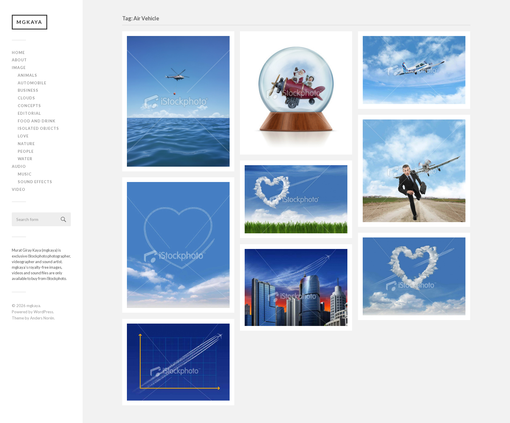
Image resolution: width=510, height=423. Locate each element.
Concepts (29, 105)
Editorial (29, 113)
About (19, 60)
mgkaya (29, 22)
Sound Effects (35, 181)
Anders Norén (42, 318)
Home (18, 52)
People (26, 151)
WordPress (43, 311)
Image (19, 67)
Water (25, 158)
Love (23, 136)
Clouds (26, 98)
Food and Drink (36, 121)
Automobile (32, 83)
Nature (26, 143)
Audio (19, 166)
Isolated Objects (38, 128)
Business (28, 90)
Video (18, 189)
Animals (27, 75)
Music (25, 174)
